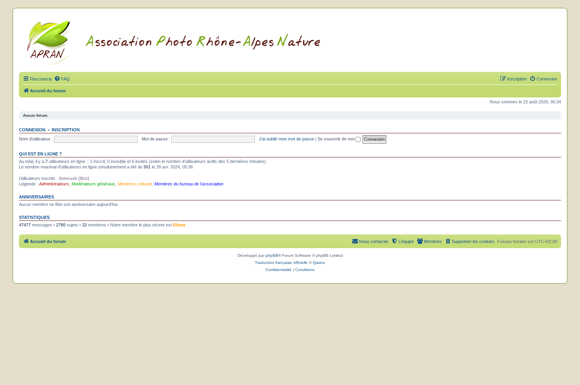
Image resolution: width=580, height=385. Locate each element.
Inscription (66, 129)
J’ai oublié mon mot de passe (286, 138)
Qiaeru (319, 262)
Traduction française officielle (281, 262)
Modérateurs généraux (93, 183)
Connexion (32, 129)
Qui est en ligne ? (40, 153)
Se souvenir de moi (336, 138)
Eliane (179, 224)
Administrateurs (54, 183)
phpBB (272, 255)
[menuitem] (62, 79)
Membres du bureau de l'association (188, 183)
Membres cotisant (135, 183)
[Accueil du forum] (183, 42)
